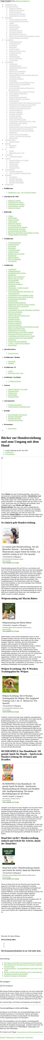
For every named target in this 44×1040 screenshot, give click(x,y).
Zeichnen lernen (13, 252)
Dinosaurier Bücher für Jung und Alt (20, 334)
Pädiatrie (12, 147)
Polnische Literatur (14, 208)
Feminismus (12, 340)
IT (6, 149)
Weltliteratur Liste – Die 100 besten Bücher (22, 192)
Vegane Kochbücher (14, 325)
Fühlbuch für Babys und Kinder (18, 306)
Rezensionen (9, 184)
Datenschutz (20, 1037)
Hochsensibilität (13, 280)
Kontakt (2, 1037)
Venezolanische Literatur (16, 206)
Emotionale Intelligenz (15, 284)
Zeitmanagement (13, 244)
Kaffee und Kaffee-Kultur (16, 328)
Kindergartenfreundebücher (17, 303)
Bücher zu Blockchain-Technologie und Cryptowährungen (23, 972)
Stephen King (12, 393)
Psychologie (12, 246)
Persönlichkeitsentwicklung (17, 273)
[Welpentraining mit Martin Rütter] (8, 619)
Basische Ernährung (14, 321)
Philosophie (12, 248)
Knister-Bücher (13, 308)
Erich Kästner (12, 395)
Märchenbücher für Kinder (16, 229)
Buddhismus (12, 275)
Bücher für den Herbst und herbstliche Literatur (23, 233)
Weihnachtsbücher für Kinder (18, 38)
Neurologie (11, 361)
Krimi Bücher (12, 218)
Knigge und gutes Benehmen (17, 341)
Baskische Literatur (14, 200)
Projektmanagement (14, 243)
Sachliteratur (9, 452)
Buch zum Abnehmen (15, 312)
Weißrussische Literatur (15, 202)
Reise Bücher (12, 345)
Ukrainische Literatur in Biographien (16, 974)
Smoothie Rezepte (14, 319)
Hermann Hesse (13, 391)
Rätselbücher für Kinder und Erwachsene (21, 304)
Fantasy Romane (13, 220)
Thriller (10, 216)
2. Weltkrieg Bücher (15, 156)
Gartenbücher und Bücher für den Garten (21, 336)
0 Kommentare (10, 454)
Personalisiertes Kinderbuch (17, 299)
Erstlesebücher (13, 301)
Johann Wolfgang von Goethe (18, 389)
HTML (10, 371)
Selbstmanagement (14, 271)
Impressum (28, 1037)
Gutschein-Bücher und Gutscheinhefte (21, 131)
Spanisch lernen (14, 142)
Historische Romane (14, 223)
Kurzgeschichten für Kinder (17, 231)
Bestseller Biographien (16, 182)
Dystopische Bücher (14, 225)
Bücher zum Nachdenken (16, 277)
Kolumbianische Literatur (17, 16)
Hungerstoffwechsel (14, 314)
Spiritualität (12, 286)
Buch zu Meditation (14, 259)
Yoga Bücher (12, 261)
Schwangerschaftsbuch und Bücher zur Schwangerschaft (21, 89)
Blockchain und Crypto (16, 153)
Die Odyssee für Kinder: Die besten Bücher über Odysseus (23, 963)
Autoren (7, 158)
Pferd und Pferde (13, 317)
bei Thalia (15, 563)
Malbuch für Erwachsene (16, 254)
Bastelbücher (12, 256)
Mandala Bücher (13, 257)
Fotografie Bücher (14, 250)
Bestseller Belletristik (15, 416)
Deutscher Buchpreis (15, 405)
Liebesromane (12, 222)
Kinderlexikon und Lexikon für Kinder (20, 297)
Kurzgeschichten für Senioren (18, 21)
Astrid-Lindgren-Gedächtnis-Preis (20, 173)
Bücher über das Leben (15, 278)
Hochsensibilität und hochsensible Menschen (23, 75)
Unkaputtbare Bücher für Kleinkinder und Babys (24, 310)
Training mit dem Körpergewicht (18, 316)
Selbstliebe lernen (14, 282)
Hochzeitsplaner (13, 290)
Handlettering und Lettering (17, 330)
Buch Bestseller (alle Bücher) (17, 415)
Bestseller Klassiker (14, 418)
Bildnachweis (10, 1037)
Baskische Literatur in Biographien (15, 976)
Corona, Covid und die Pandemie (20, 136)
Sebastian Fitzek (13, 397)
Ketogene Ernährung (15, 323)
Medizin (7, 144)
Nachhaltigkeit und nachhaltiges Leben (20, 295)
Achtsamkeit (12, 269)
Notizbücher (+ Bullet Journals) (18, 288)
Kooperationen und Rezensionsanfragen (30, 1032)
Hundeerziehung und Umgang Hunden (20, 332)
